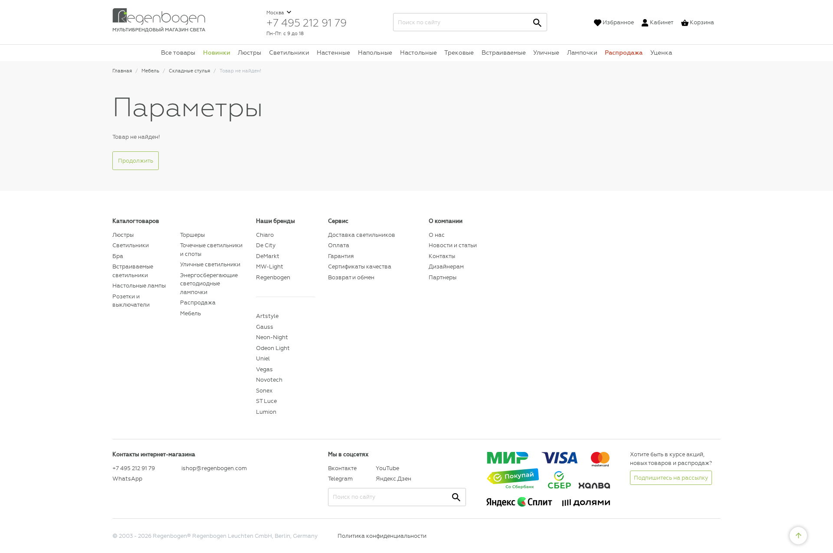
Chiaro (265, 235)
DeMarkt (267, 256)
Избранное (618, 22)
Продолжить (135, 160)
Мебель (190, 313)
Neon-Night (272, 337)
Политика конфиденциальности (382, 536)
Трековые (459, 52)
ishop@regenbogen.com (213, 468)
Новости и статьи (453, 245)
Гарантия (341, 256)
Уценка (661, 52)
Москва (275, 13)
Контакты (442, 256)
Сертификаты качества (359, 266)
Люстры (249, 52)
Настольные (418, 52)
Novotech (269, 379)
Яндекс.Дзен (393, 478)
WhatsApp (127, 478)
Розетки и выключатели (131, 300)
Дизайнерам (446, 266)
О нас (437, 235)
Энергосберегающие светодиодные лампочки (209, 283)
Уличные (546, 52)
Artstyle (267, 316)
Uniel (263, 358)
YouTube (387, 468)
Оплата (338, 245)
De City (265, 245)
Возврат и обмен (351, 277)
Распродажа (624, 52)
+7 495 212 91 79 (306, 22)
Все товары (178, 52)
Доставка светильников (361, 235)
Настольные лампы (139, 285)
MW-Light (269, 266)
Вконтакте (342, 468)
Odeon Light (273, 348)
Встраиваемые (504, 52)
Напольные (375, 52)
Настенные (333, 52)
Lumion (266, 412)
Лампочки (582, 52)
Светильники (289, 52)
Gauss (264, 327)
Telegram (340, 478)
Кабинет (661, 22)
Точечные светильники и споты (211, 249)
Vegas (264, 369)
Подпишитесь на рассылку (671, 477)
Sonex (264, 390)
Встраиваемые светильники (132, 270)
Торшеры (192, 235)
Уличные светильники (210, 264)
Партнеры (442, 277)
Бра (117, 256)
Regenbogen (273, 277)
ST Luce (266, 401)
